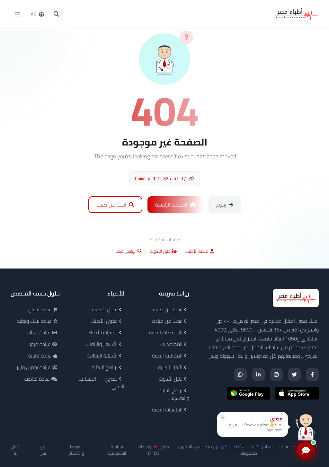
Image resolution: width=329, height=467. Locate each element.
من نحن (43, 450)
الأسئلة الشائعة (103, 355)
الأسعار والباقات (102, 344)
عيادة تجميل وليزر (34, 367)
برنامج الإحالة (105, 367)
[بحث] (56, 14)
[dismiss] (222, 417)
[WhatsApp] (240, 374)
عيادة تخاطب (37, 378)
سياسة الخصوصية (117, 450)
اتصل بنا (15, 450)
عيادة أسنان (40, 309)
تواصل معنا (125, 251)
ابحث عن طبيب (168, 309)
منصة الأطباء (197, 251)
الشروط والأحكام (76, 450)
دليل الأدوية (160, 251)
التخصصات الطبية (166, 332)
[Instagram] (276, 374)
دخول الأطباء (105, 321)
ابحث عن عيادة (168, 321)
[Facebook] (312, 374)
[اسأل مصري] (305, 426)
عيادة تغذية (40, 355)
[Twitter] (294, 374)
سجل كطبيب (105, 309)
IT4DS (153, 453)
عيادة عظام (39, 332)
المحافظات (172, 344)
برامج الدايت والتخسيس (174, 394)
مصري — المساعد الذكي (101, 382)
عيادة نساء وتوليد (35, 321)
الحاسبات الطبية (168, 409)
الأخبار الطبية (171, 367)
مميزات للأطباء (103, 332)
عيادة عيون (40, 344)
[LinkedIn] (258, 374)
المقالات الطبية (168, 355)
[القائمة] (17, 14)
